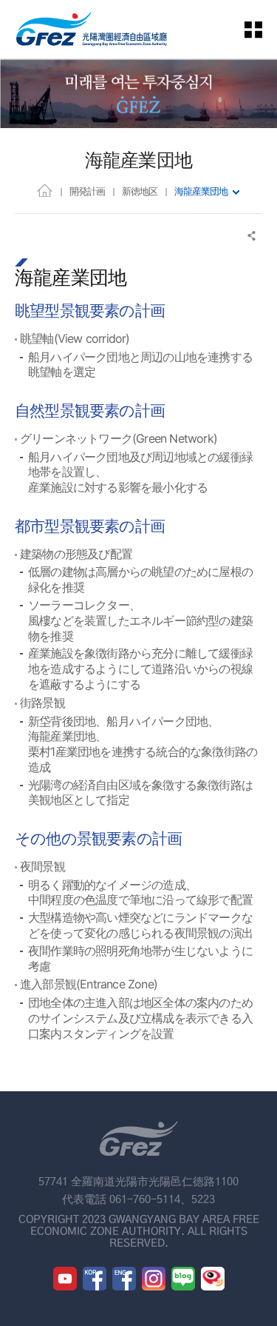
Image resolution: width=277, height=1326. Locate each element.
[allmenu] (262, 29)
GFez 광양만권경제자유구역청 (91, 29)
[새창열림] (65, 1278)
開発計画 (87, 191)
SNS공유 (252, 236)
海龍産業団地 (201, 191)
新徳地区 (139, 191)
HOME (44, 190)
